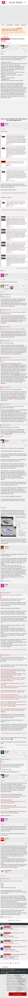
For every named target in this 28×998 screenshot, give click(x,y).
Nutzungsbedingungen (10, 971)
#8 (26, 756)
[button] (5, 25)
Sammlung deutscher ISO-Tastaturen (15, 161)
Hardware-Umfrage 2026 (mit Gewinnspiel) (12, 29)
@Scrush (6, 448)
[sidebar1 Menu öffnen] (25, 2)
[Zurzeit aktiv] (3, 288)
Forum (2, 25)
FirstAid (5, 942)
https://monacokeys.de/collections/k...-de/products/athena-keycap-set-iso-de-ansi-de (12, 695)
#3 (26, 279)
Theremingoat (9, 380)
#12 (26, 875)
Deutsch (13, 969)
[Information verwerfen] (25, 28)
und (7, 436)
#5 (26, 445)
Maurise (3, 43)
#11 (26, 843)
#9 (26, 780)
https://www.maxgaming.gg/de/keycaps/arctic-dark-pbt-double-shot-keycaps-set (13, 802)
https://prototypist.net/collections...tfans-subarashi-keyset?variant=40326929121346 (13, 691)
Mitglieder (17, 25)
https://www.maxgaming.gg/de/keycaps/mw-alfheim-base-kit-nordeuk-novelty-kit (13, 709)
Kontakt (2, 971)
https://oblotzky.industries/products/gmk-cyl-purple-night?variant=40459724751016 (13, 678)
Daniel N (5, 928)
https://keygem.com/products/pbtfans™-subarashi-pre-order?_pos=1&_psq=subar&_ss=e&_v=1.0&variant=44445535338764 (14, 685)
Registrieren (23, 25)
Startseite (3, 972)
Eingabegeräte (11, 928)
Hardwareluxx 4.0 (6, 969)
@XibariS (13, 448)
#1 (26, 51)
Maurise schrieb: (5, 294)
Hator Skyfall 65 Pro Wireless (19, 927)
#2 (26, 129)
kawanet (17, 959)
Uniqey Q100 (8, 434)
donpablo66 (6, 949)
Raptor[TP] (6, 957)
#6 (26, 551)
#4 (26, 291)
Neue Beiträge (9, 25)
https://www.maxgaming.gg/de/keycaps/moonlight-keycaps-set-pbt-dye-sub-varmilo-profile (13, 796)
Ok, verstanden (17, 994)
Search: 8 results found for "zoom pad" (15, 201)
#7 (26, 589)
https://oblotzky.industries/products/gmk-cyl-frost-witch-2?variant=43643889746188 (13, 670)
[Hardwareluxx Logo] (4, 2)
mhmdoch (17, 937)
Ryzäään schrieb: (5, 878)
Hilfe (24, 971)
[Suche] (10, 2)
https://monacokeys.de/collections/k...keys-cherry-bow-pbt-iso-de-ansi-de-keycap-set (14, 698)
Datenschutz (19, 971)
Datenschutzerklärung (14, 990)
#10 (26, 824)
